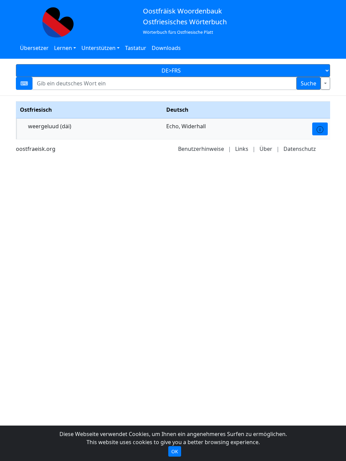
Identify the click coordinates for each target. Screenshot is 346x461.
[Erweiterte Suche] (325, 83)
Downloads (166, 48)
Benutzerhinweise (201, 149)
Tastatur (135, 48)
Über (266, 149)
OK (174, 451)
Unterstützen (98, 48)
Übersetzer (34, 48)
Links (241, 149)
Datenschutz (299, 149)
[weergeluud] (320, 129)
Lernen (63, 48)
